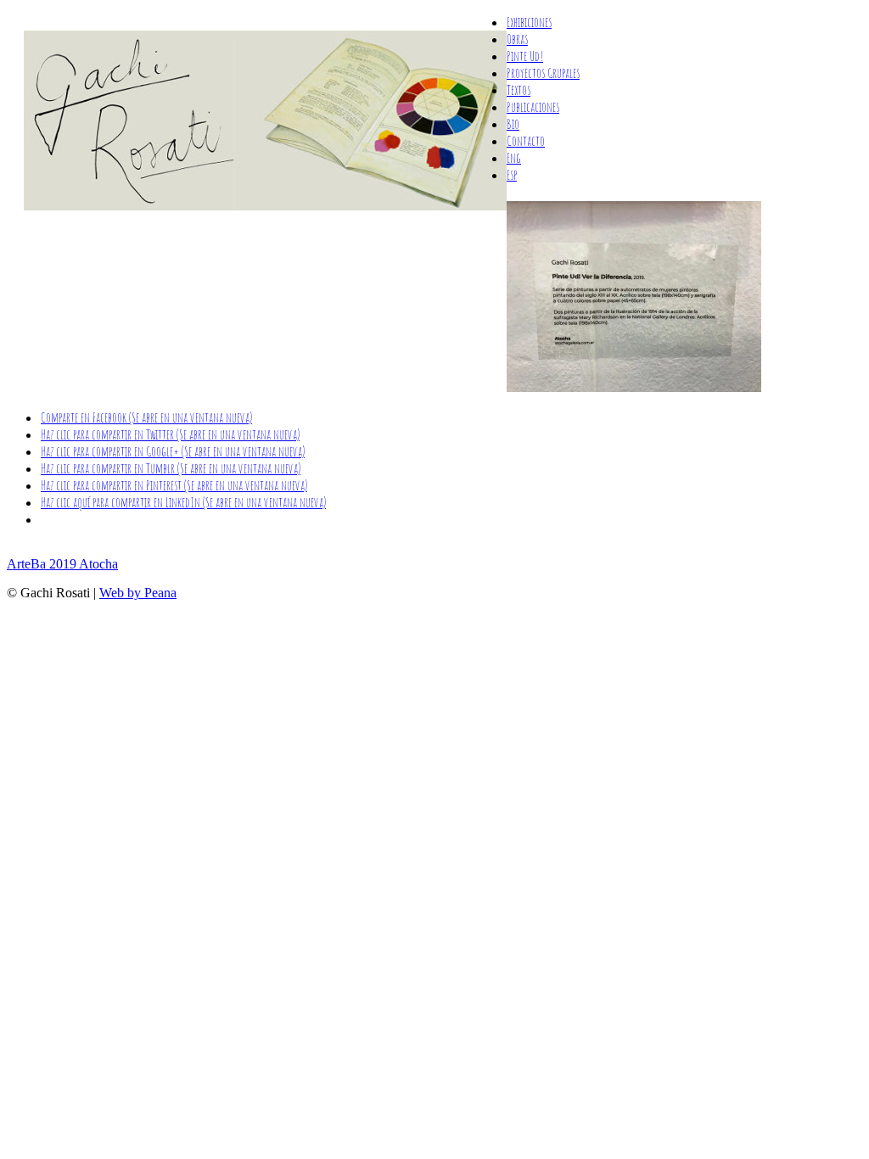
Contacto (526, 140)
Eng (514, 157)
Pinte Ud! (525, 56)
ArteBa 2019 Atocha (62, 564)
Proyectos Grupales (543, 72)
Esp (512, 174)
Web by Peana (138, 592)
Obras (517, 39)
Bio (513, 123)
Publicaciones (533, 106)
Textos (518, 89)
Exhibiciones (529, 22)
